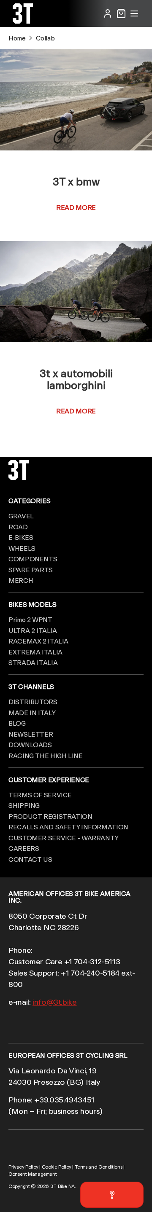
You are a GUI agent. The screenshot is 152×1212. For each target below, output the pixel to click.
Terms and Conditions (98, 1167)
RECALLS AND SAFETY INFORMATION (68, 827)
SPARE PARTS (30, 570)
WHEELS (21, 548)
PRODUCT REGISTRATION (50, 816)
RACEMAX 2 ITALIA (38, 641)
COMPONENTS (32, 559)
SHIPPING (24, 805)
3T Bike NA (62, 1186)
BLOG (17, 723)
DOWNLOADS (30, 744)
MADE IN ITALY (31, 712)
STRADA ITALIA (32, 662)
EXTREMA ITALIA (35, 652)
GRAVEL (21, 516)
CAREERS (23, 848)
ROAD (18, 527)
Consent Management (32, 1174)
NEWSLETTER (30, 734)
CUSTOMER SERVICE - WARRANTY (63, 838)
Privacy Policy (23, 1167)
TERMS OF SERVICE (40, 795)
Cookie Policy (56, 1167)
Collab (45, 37)
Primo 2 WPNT (30, 619)
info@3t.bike (55, 1001)
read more (76, 207)
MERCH (20, 580)
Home (17, 37)
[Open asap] (112, 1194)
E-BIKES (20, 537)
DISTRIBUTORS (32, 701)
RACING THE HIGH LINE (45, 755)
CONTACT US (30, 859)
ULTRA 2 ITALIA (32, 630)
